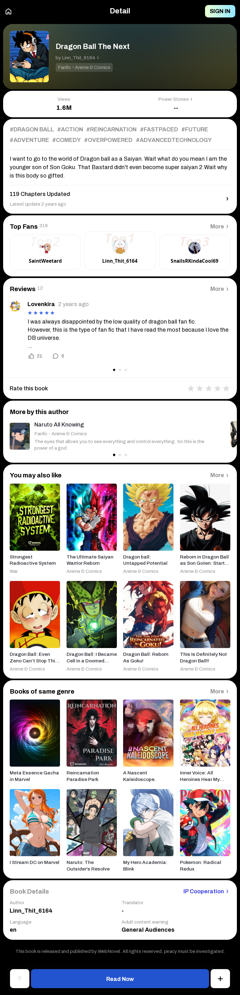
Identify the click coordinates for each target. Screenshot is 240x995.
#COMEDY (66, 140)
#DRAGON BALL (32, 129)
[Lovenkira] (15, 306)
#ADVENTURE (29, 140)
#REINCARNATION (111, 129)
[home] (8, 11)
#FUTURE (194, 129)
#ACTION (70, 129)
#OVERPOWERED (108, 140)
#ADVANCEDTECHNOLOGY (174, 140)
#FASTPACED (159, 129)
